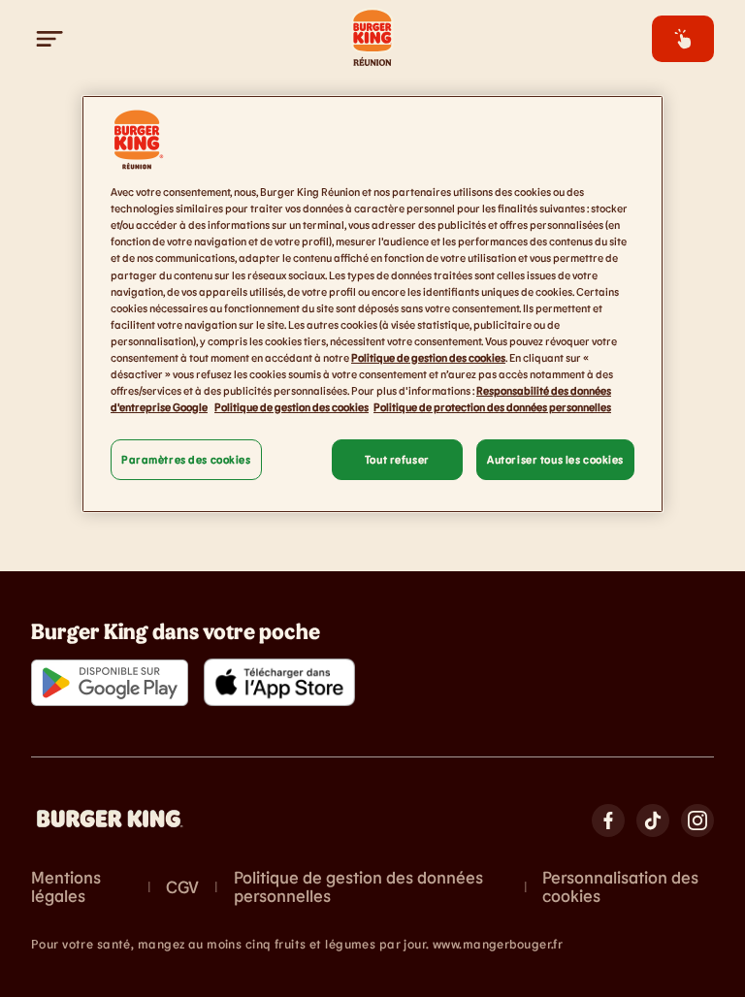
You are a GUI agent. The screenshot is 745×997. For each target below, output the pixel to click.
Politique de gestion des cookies (428, 357)
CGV (182, 887)
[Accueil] (372, 39)
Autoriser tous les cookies (555, 459)
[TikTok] (652, 820)
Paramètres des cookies (186, 459)
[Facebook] (608, 820)
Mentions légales (66, 887)
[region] (372, 304)
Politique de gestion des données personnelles (358, 887)
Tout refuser (397, 459)
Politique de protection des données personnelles (492, 407)
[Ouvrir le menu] (50, 39)
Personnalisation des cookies (620, 887)
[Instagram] (697, 820)
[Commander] (683, 39)
